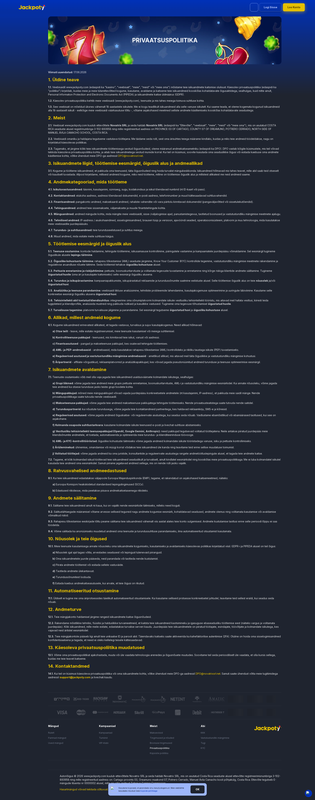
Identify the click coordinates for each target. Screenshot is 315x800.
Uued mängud (55, 743)
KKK (203, 732)
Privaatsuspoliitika (159, 748)
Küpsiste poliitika (159, 753)
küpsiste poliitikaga (148, 791)
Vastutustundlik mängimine (215, 737)
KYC (203, 748)
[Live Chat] (308, 793)
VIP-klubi (103, 743)
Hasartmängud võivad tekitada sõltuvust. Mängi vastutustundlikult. (99, 789)
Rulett (51, 732)
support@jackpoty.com (75, 677)
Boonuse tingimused (161, 743)
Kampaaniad (105, 732)
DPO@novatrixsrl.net (130, 155)
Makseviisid (156, 732)
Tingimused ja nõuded (162, 737)
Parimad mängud (57, 737)
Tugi (203, 743)
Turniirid (103, 737)
